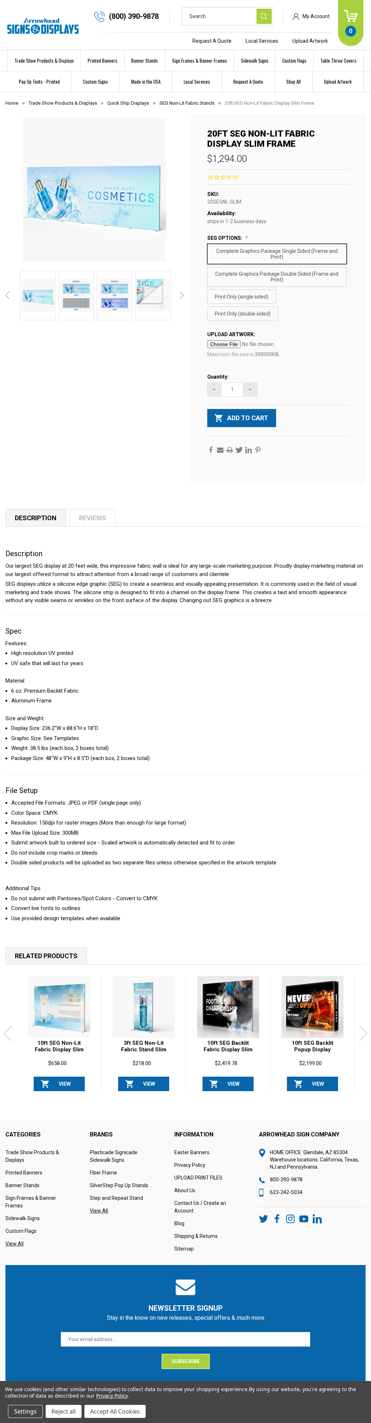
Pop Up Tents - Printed (39, 81)
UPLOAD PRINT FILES (198, 1178)
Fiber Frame (103, 1173)
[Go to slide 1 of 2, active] (190, 1095)
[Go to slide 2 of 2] (202, 1095)
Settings (25, 1411)
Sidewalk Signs (254, 60)
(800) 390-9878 (134, 16)
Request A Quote (212, 41)
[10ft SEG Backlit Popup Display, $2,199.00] (312, 1007)
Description (36, 518)
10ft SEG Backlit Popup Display (312, 1046)
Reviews (92, 518)
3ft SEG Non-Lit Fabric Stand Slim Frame (143, 1049)
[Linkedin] (248, 450)
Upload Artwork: (231, 334)
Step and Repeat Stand (116, 1198)
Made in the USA (146, 81)
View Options (64, 1086)
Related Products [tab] (46, 956)
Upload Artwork (310, 41)
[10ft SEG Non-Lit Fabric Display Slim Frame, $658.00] (59, 1007)
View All (14, 1244)
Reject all (63, 1411)
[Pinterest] (258, 450)
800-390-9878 (286, 1179)
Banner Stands (144, 60)
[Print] (229, 450)
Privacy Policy (189, 1165)
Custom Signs (95, 81)
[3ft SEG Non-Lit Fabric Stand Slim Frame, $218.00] (144, 1007)
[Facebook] (210, 450)
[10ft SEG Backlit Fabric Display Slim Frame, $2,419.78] (228, 1007)
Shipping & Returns (196, 1236)
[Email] (220, 450)
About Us (184, 1190)
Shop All (293, 81)
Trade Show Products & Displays (44, 60)
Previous (7, 295)
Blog (179, 1223)
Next (182, 295)
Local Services (262, 41)
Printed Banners (102, 60)
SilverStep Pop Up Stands (119, 1185)
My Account (316, 16)
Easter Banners (191, 1152)
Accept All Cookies (115, 1411)
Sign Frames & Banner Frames (199, 60)
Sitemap (184, 1249)
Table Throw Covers (338, 60)
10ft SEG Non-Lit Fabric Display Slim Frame (59, 1049)
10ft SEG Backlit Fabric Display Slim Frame (228, 1049)
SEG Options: (225, 238)
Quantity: (218, 377)
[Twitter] (239, 450)
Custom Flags (294, 60)
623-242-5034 (286, 1192)
